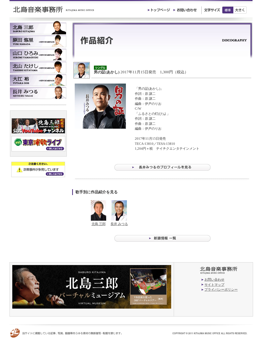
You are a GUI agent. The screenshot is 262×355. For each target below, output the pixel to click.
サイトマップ (214, 285)
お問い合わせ (214, 279)
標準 (227, 10)
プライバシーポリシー (221, 289)
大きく (240, 10)
